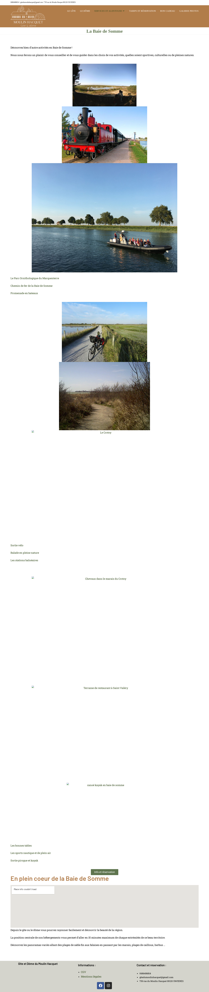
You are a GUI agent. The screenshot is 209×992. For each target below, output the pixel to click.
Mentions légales (91, 976)
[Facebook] (100, 985)
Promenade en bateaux (24, 293)
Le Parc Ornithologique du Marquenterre (35, 278)
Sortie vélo (17, 545)
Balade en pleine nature (25, 552)
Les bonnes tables (21, 845)
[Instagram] (108, 985)
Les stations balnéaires (24, 560)
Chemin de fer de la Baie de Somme (31, 285)
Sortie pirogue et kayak (24, 860)
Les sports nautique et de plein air (31, 853)
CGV (83, 972)
